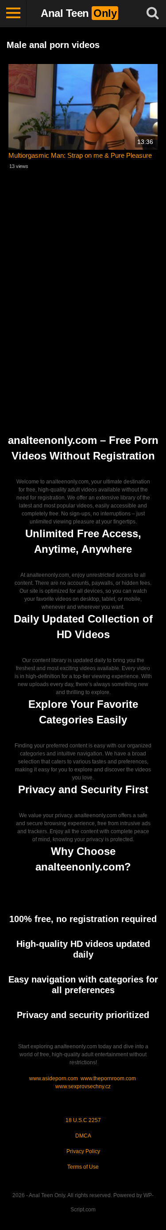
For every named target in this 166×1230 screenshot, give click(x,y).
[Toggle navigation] (13, 13)
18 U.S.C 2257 (83, 1120)
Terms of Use (83, 1167)
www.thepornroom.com (108, 1078)
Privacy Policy (83, 1151)
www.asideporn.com (53, 1078)
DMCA (83, 1136)
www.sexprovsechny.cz (83, 1086)
